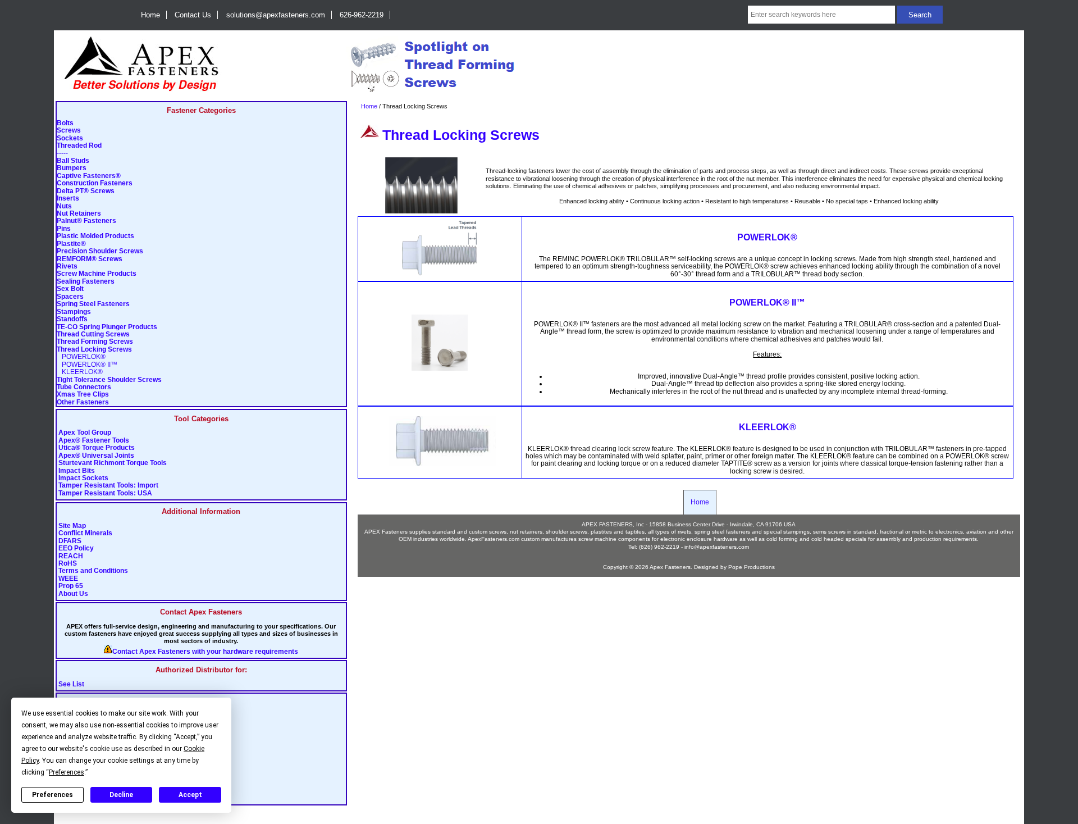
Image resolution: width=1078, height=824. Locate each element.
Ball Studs (73, 161)
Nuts (64, 206)
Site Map (72, 526)
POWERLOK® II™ (87, 364)
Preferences (52, 795)
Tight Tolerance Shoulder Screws (109, 380)
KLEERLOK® (80, 372)
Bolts (65, 123)
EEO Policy (76, 548)
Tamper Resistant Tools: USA (105, 493)
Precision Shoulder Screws (100, 251)
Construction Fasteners (95, 183)
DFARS (69, 541)
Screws (69, 130)
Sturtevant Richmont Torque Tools (112, 463)
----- (62, 153)
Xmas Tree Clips (83, 394)
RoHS (67, 563)
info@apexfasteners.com (716, 547)
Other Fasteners (83, 402)
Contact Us (193, 15)
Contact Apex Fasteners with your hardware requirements (205, 651)
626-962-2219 (361, 15)
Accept (190, 795)
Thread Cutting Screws (93, 334)
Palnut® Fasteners (86, 221)
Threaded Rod (79, 145)
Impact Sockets (83, 478)
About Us (73, 594)
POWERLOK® (81, 357)
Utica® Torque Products (96, 448)
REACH (70, 556)
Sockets (70, 138)
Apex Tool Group (84, 432)
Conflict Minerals (85, 533)
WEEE (68, 578)
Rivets (67, 266)
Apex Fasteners (670, 567)
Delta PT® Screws (86, 191)
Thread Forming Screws (95, 341)
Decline (121, 795)
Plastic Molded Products (95, 236)
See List (71, 684)
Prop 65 (70, 586)
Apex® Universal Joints (96, 455)
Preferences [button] (66, 772)
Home (150, 15)
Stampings (74, 312)
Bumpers (71, 168)
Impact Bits (76, 471)
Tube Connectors (84, 387)
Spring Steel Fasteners (93, 304)
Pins (64, 229)
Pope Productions (751, 567)
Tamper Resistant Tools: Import (108, 485)
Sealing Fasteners (86, 281)
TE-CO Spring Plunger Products (107, 327)
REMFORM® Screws (89, 259)
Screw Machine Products (96, 273)
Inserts (68, 198)
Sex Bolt (70, 289)
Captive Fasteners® (89, 176)
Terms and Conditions (93, 571)
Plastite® (71, 244)
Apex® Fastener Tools (93, 440)
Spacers (70, 297)
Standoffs (72, 319)
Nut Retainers (79, 213)
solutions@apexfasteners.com (275, 15)
